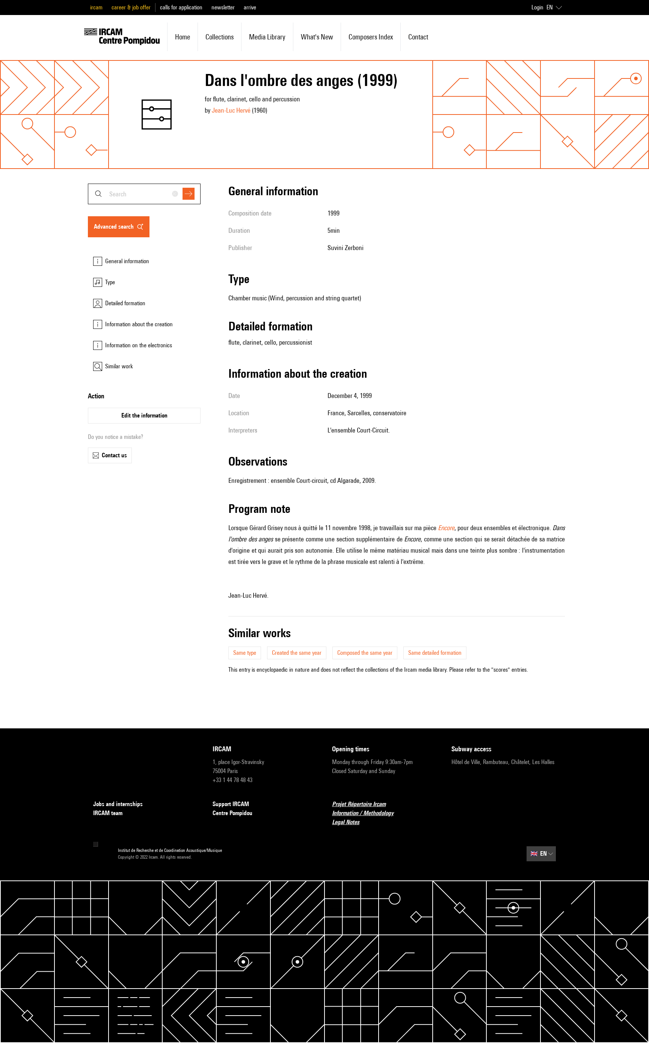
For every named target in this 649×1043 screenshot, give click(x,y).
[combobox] (144, 194)
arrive (250, 7)
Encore (446, 528)
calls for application (181, 7)
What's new (317, 37)
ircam (96, 7)
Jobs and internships (118, 804)
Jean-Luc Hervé (231, 110)
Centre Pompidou (232, 813)
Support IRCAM (231, 804)
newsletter (223, 7)
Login (537, 7)
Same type (244, 652)
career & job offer (131, 7)
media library (267, 37)
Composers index (371, 37)
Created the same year (296, 652)
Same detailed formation (435, 652)
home (182, 37)
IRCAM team (107, 813)
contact (418, 37)
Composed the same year (364, 652)
